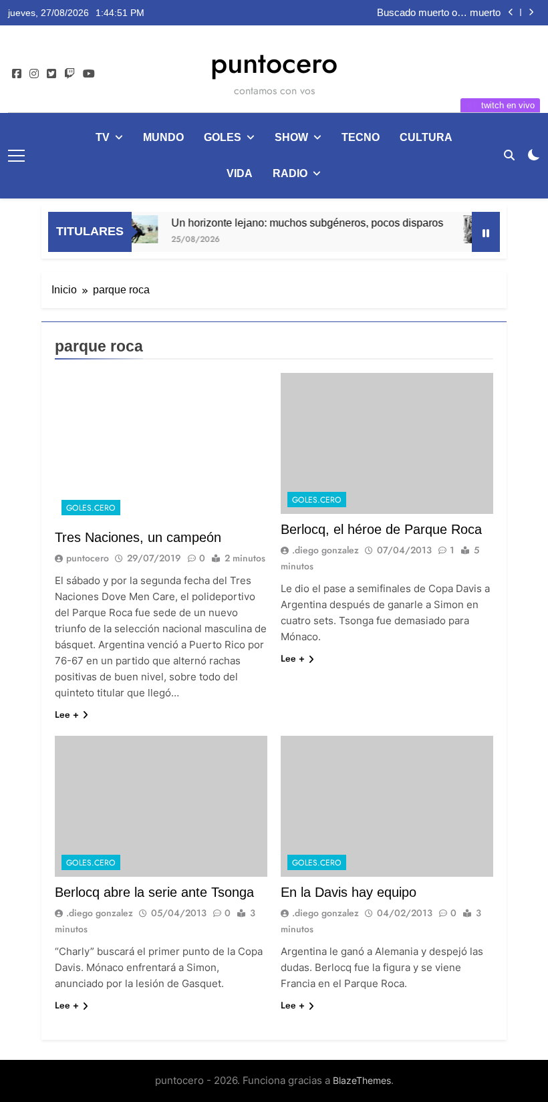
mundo (163, 137)
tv (103, 137)
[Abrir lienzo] (16, 156)
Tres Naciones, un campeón (138, 537)
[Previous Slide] (511, 12)
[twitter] (51, 74)
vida (240, 173)
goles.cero (91, 508)
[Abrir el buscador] (509, 155)
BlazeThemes (362, 1080)
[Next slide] (531, 12)
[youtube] (89, 74)
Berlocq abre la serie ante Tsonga (154, 892)
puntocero (274, 63)
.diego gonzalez (325, 550)
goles (222, 137)
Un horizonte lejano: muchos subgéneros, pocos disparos (298, 223)
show (291, 137)
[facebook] (16, 74)
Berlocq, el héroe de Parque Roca (381, 529)
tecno (360, 137)
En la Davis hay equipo (348, 892)
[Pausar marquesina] (486, 232)
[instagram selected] (34, 74)
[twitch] (69, 74)
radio (290, 173)
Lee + (67, 714)
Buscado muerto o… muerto (439, 12)
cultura (426, 137)
